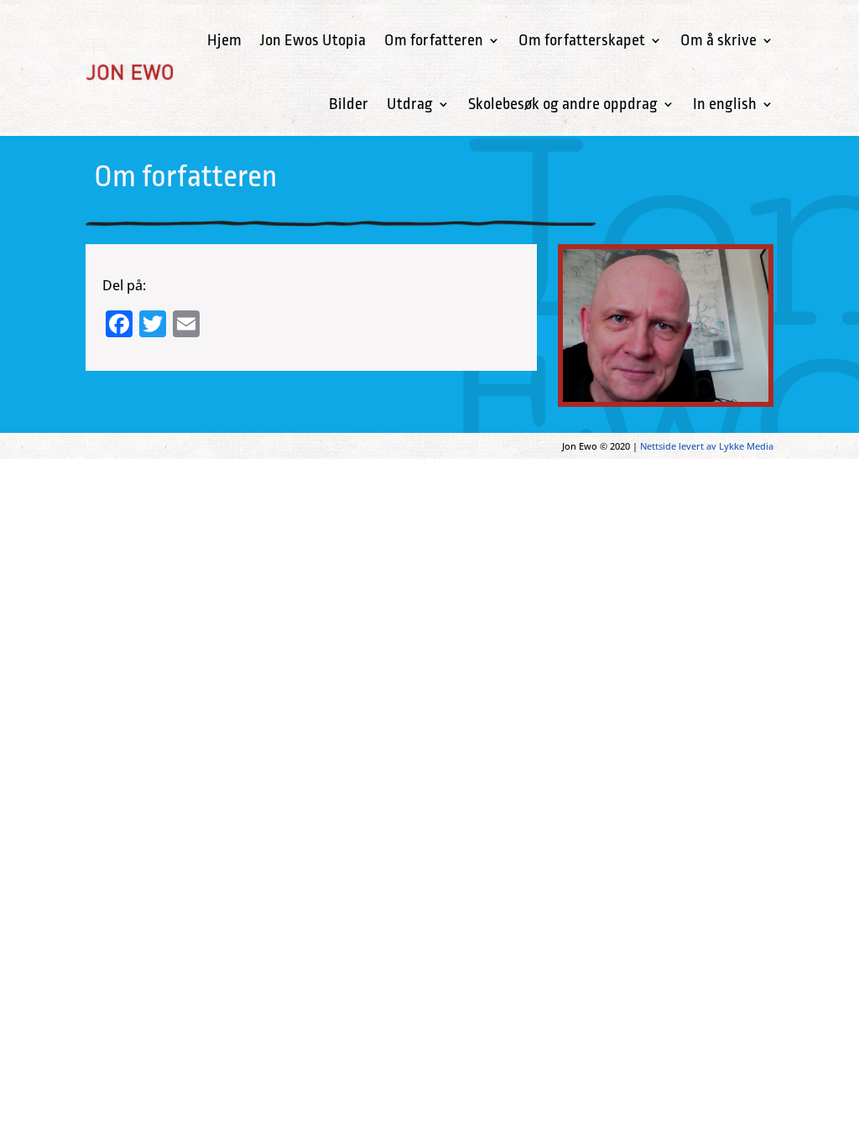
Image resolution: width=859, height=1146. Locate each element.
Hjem (224, 40)
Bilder (348, 104)
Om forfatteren (433, 40)
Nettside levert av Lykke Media (706, 446)
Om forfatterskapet (581, 40)
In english (725, 104)
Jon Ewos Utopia (313, 40)
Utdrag (410, 104)
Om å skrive (718, 40)
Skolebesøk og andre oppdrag (563, 104)
